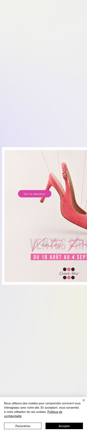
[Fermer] (81, 403)
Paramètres (22, 426)
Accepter (64, 426)
